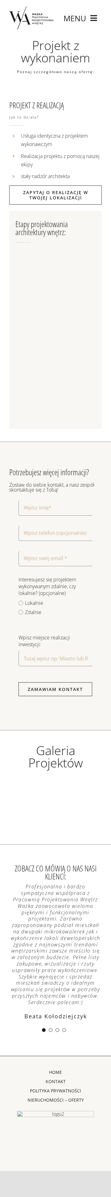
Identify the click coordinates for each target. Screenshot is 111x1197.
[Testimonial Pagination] (44, 1030)
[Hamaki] (31, 787)
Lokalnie (34, 603)
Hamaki (31, 780)
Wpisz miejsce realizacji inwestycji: (44, 641)
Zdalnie (33, 612)
